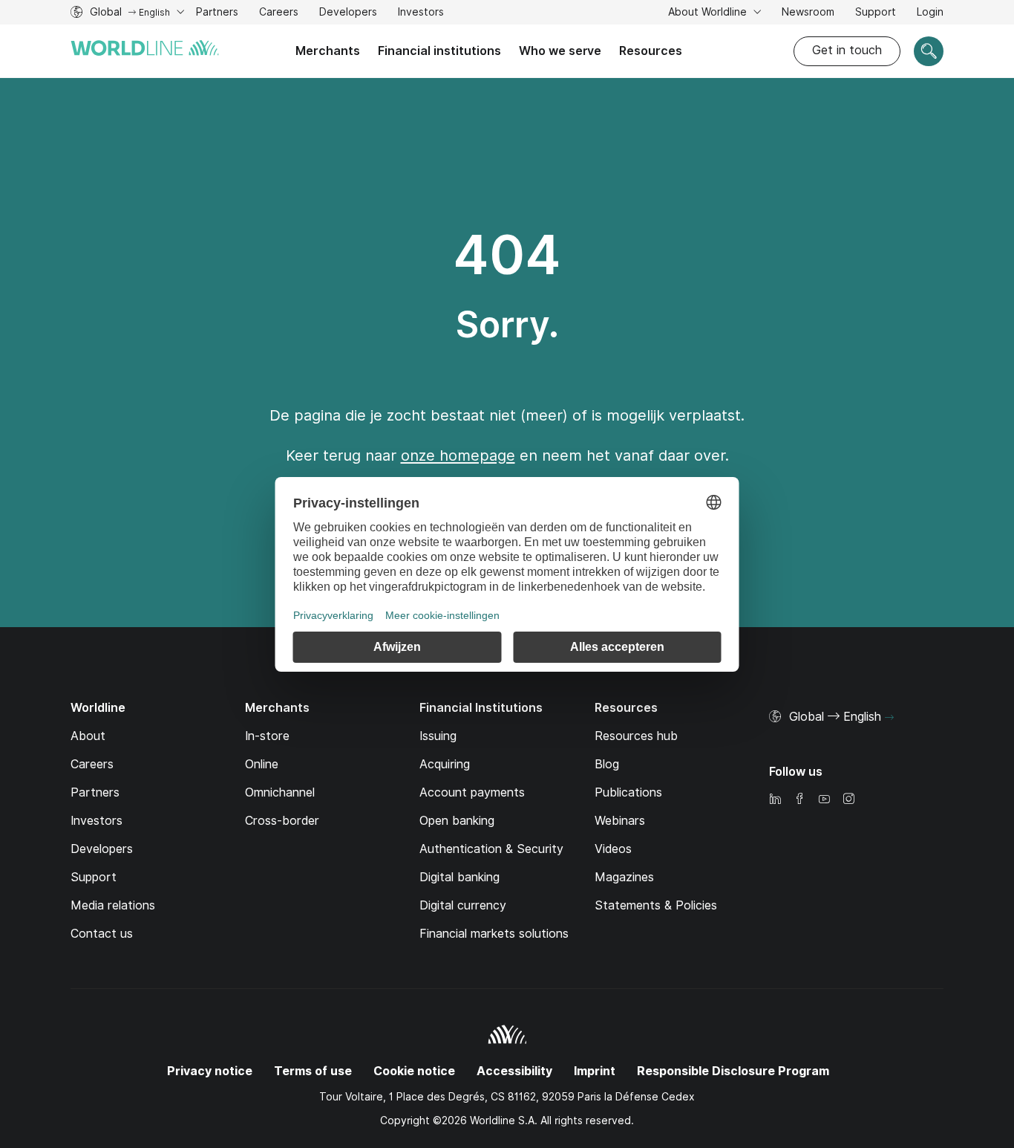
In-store (267, 736)
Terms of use (313, 1071)
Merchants (327, 51)
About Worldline (709, 12)
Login (930, 12)
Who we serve (560, 51)
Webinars (620, 821)
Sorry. (507, 324)
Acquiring (444, 764)
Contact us (102, 934)
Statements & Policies (656, 905)
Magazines (624, 877)
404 (507, 254)
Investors (421, 14)
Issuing (438, 736)
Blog (607, 764)
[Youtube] (824, 800)
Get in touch (847, 50)
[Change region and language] (889, 718)
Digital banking (459, 877)
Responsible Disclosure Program (733, 1071)
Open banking (456, 821)
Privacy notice (209, 1071)
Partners (217, 12)
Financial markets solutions (494, 934)
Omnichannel (280, 792)
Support (875, 14)
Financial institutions (439, 51)
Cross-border (282, 821)
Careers (278, 14)
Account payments (472, 792)
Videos (613, 849)
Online (261, 764)
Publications (628, 792)
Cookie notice (414, 1071)
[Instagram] (848, 800)
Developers (348, 14)
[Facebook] (799, 800)
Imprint (594, 1071)
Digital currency (462, 905)
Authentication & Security (491, 849)
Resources (650, 51)
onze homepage (458, 455)
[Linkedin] (775, 800)
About (88, 736)
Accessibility (514, 1071)
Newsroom (808, 12)
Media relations (113, 905)
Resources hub (636, 736)
